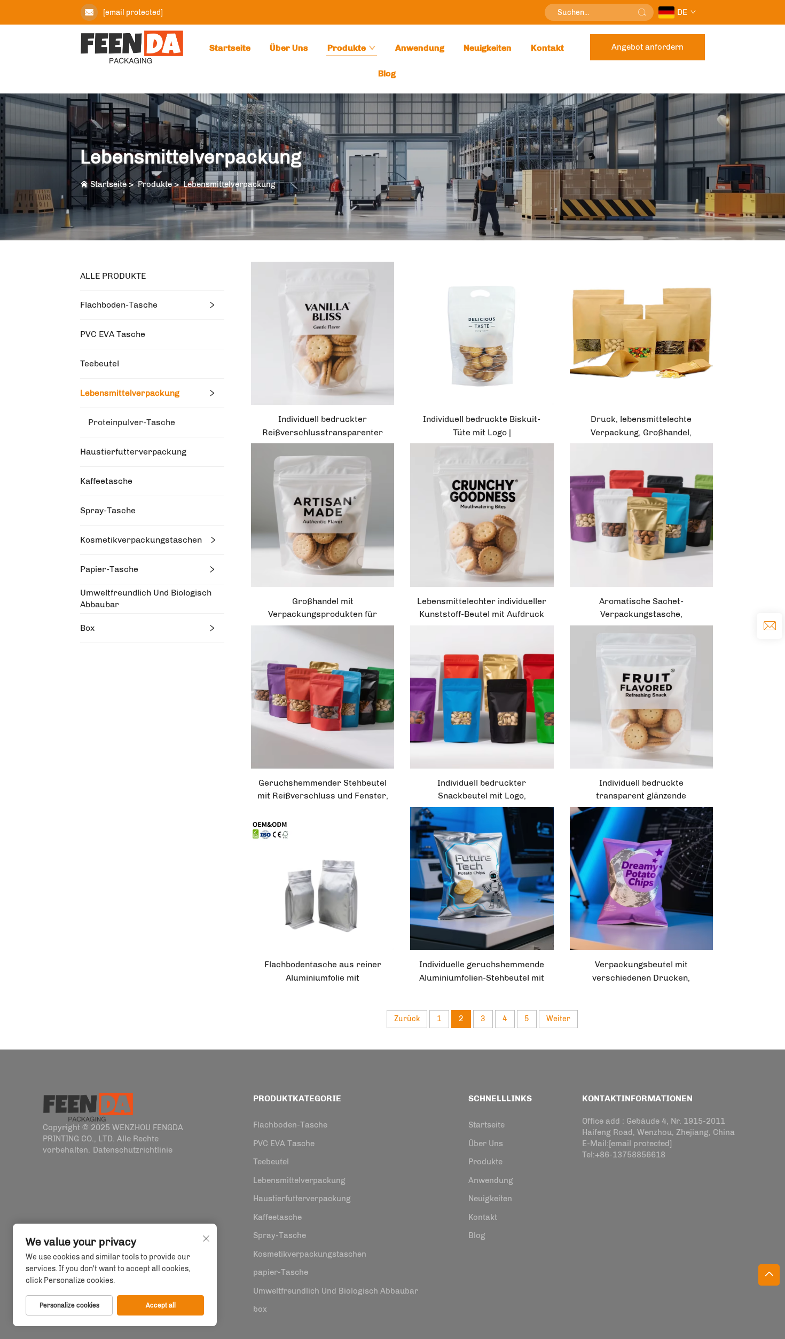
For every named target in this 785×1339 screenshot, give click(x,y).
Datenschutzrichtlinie (132, 1150)
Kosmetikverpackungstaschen (141, 540)
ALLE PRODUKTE (113, 276)
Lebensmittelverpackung (229, 184)
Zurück (407, 1018)
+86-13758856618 (630, 1155)
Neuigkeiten (488, 48)
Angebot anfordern (647, 47)
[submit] (642, 12)
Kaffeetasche (106, 481)
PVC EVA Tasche (112, 334)
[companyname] (88, 1106)
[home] (132, 47)
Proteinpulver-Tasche (131, 422)
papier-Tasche (109, 569)
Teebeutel (99, 363)
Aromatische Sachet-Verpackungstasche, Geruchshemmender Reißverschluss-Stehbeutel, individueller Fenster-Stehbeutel (641, 608)
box (87, 628)
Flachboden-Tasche (119, 305)
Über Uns (289, 48)
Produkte (346, 48)
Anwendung (419, 48)
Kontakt (547, 48)
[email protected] (133, 12)
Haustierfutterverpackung (133, 452)
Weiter (558, 1018)
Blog (387, 73)
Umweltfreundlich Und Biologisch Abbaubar (145, 598)
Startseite (229, 48)
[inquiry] (769, 626)
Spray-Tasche (108, 510)
